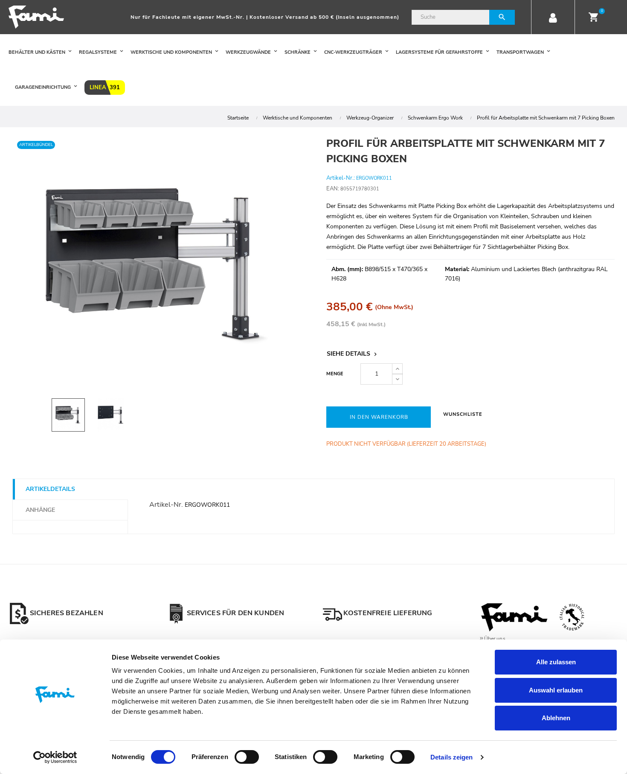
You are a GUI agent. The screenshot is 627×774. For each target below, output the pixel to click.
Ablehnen (556, 717)
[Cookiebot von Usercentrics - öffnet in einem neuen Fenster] (55, 757)
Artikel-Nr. (166, 504)
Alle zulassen (556, 662)
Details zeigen (451, 757)
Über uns (494, 638)
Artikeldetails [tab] (50, 489)
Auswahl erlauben (556, 690)
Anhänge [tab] (40, 510)
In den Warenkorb (379, 417)
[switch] (247, 757)
